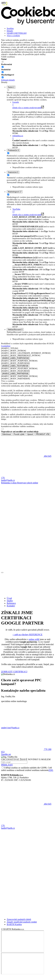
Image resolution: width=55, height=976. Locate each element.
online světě (34, 639)
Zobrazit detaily (8, 80)
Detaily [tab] (10, 31)
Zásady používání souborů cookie (22, 922)
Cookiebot (5, 346)
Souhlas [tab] (10, 28)
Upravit (30, 434)
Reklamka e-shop (9, 483)
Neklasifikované (15, 329)
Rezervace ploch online (27, 483)
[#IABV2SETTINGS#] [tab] (17, 33)
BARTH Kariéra (14, 924)
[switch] (3, 67)
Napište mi (6, 754)
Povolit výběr (19, 434)
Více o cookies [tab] (13, 35)
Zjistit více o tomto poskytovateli (26, 107)
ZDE (51, 770)
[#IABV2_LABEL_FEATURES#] (15, 366)
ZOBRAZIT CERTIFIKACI (14, 671)
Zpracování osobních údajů (19, 919)
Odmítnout (6, 434)
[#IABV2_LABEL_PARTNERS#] (15, 374)
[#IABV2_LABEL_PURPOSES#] (15, 358)
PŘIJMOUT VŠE (43, 434)
